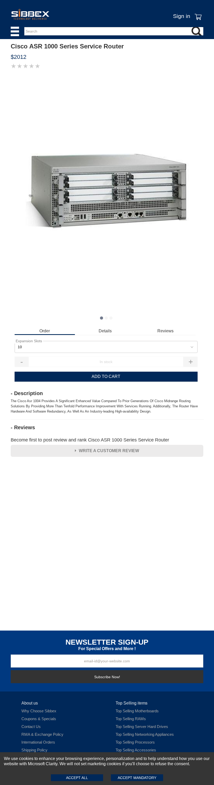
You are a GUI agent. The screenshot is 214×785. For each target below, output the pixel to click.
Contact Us (31, 726)
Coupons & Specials (38, 719)
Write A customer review (109, 450)
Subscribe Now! (107, 677)
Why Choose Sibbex (38, 711)
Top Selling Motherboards (137, 711)
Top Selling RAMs (131, 719)
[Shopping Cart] (196, 13)
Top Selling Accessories (136, 750)
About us (29, 703)
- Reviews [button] (23, 427)
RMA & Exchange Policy (42, 734)
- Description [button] (27, 393)
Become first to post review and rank (90, 440)
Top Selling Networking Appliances (145, 734)
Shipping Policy (34, 750)
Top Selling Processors (135, 742)
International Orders (38, 742)
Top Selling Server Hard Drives (142, 726)
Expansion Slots (29, 341)
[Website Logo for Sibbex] (30, 14)
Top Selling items (131, 703)
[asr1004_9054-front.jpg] (107, 193)
